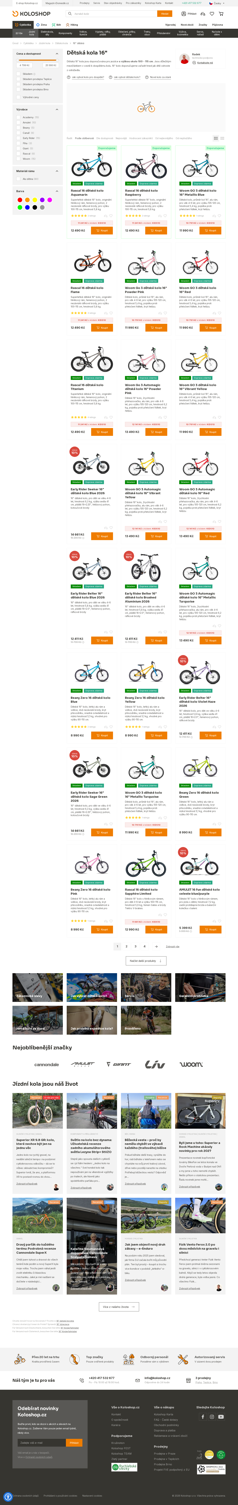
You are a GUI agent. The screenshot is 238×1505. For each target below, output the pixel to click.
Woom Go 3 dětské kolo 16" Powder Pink (146, 290)
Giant (28, 148)
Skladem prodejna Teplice (37, 79)
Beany (28, 127)
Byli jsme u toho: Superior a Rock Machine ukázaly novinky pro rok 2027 (199, 1147)
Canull (28, 132)
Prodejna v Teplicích (166, 1459)
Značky (203, 24)
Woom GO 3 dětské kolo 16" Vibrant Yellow (197, 387)
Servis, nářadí (200, 33)
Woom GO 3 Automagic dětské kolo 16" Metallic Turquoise (197, 597)
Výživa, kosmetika (182, 33)
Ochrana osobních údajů (25, 1495)
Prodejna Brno (163, 1464)
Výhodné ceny (31, 97)
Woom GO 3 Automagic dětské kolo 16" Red (197, 491)
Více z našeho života (116, 1306)
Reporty (217, 1097)
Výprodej (170, 24)
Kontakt (169, 3)
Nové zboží (187, 24)
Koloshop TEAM (121, 1453)
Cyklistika (28, 43)
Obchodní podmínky (166, 1425)
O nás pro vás (51, 1097)
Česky (217, 3)
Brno (215, 1382)
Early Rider (31, 138)
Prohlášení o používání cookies (60, 1495)
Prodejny (85, 3)
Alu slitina (31, 178)
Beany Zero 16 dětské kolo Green (199, 795)
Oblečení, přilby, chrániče (127, 33)
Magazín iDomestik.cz (57, 3)
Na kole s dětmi (217, 33)
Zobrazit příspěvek (26, 1183)
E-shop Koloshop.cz (27, 3)
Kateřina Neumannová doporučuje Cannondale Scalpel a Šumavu (89, 1253)
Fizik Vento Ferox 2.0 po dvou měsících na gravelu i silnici (199, 1248)
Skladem (27, 73)
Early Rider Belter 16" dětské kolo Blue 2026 (88, 595)
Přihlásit (74, 1442)
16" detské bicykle (65, 1321)
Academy (31, 117)
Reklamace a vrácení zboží (170, 1435)
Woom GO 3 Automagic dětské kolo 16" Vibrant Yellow (143, 493)
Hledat (164, 13)
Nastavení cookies (92, 1495)
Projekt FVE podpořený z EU (172, 1469)
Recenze (36, 1097)
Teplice (207, 1382)
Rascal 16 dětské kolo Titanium (87, 387)
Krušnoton (118, 1443)
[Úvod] (31, 13)
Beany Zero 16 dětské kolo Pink (90, 892)
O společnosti (119, 1419)
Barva (20, 191)
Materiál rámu (25, 171)
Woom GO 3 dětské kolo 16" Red (197, 290)
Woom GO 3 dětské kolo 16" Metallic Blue (197, 193)
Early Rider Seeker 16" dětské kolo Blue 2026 (88, 491)
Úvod (15, 43)
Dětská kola (61, 43)
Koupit (104, 230)
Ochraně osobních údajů (38, 1457)
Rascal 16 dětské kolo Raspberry (141, 193)
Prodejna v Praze (164, 1453)
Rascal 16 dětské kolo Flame (87, 290)
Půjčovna (217, 24)
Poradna (150, 1097)
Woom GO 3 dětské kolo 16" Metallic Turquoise (143, 795)
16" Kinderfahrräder (70, 1328)
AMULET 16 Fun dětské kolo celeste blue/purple (199, 892)
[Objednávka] (221, 13)
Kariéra (115, 1425)
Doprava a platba (164, 1430)
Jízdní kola (32, 33)
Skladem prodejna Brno (36, 89)
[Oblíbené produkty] (212, 13)
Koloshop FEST (121, 1448)
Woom (29, 158)
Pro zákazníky (133, 3)
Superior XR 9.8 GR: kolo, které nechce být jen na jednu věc (35, 1144)
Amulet (29, 122)
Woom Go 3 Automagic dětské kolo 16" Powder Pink (143, 389)
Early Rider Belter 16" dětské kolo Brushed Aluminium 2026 (141, 597)
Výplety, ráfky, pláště (103, 33)
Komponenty (65, 33)
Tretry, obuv (147, 33)
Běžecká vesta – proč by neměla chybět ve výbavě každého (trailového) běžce (145, 1144)
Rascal (29, 153)
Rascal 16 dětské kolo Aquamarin (87, 193)
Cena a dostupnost (28, 53)
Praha (198, 1382)
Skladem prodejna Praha (36, 84)
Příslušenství (163, 33)
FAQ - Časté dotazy (166, 1419)
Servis (96, 3)
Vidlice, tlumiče (83, 33)
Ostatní (109, 1202)
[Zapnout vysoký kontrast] (8, 1497)
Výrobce (22, 109)
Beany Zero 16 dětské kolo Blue (90, 700)
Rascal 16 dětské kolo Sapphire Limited (141, 892)
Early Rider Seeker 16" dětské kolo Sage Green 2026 (89, 797)
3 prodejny (203, 1378)
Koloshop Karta (153, 3)
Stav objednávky (113, 3)
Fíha (27, 143)
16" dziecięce (63, 1324)
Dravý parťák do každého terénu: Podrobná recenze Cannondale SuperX (36, 1248)
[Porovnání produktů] (202, 13)
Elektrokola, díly (47, 33)
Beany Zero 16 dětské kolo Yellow (145, 700)
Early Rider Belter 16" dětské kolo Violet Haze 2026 (197, 702)
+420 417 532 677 (191, 3)
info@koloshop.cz (157, 1378)
